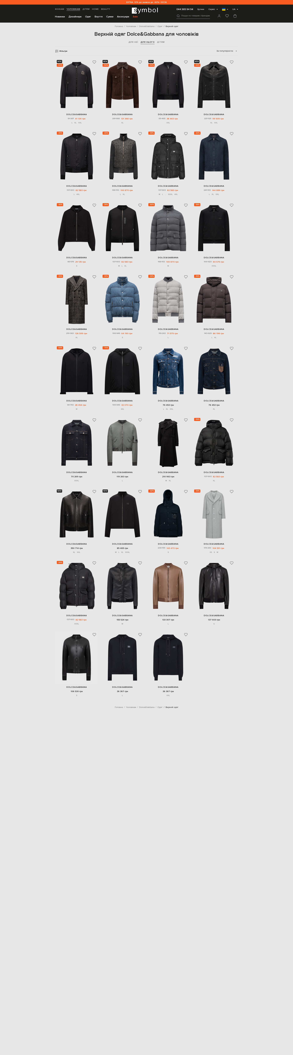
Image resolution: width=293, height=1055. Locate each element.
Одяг (88, 16)
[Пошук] (178, 16)
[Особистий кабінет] (219, 16)
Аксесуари (123, 16)
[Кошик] (235, 16)
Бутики (200, 9)
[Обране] (227, 16)
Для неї (133, 42)
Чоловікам (73, 9)
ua (233, 9)
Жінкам (59, 9)
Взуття (99, 16)
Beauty (105, 9)
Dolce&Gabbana (76, 114)
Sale (135, 16)
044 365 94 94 (184, 9)
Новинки (60, 16)
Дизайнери (75, 16)
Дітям (86, 9)
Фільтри (63, 51)
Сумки (109, 16)
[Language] (225, 10)
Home (95, 9)
